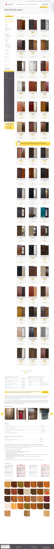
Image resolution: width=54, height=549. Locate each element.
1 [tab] (25, 421)
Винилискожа (7, 75)
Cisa (27, 12)
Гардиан (31, 12)
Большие (6, 93)
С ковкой (6, 86)
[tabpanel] (9, 413)
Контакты (35, 4)
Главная (5, 8)
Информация (32, 4)
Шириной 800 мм (38, 12)
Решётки (25, 4)
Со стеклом (6, 108)
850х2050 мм (18, 12)
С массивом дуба (7, 84)
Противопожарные (7, 116)
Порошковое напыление (8, 78)
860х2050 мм (14, 12)
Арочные (6, 92)
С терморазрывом (7, 81)
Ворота (23, 4)
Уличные (6, 119)
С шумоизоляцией (7, 107)
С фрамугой (6, 105)
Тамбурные (6, 90)
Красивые (6, 113)
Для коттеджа (7, 102)
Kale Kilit (34, 12)
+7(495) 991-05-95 (9, 128)
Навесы (28, 4)
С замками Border (24, 12)
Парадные (6, 87)
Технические (6, 89)
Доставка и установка (34, 548)
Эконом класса (7, 110)
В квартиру (6, 72)
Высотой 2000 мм (44, 12)
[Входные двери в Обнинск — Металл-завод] (11, 4)
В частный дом (25, 548)
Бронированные (7, 95)
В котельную (6, 101)
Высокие (6, 99)
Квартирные (17, 548)
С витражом (6, 104)
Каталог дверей (19, 4)
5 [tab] (28, 421)
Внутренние (6, 98)
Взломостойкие (7, 96)
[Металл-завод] (9, 547)
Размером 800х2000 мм (8, 12)
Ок (2, 547)
